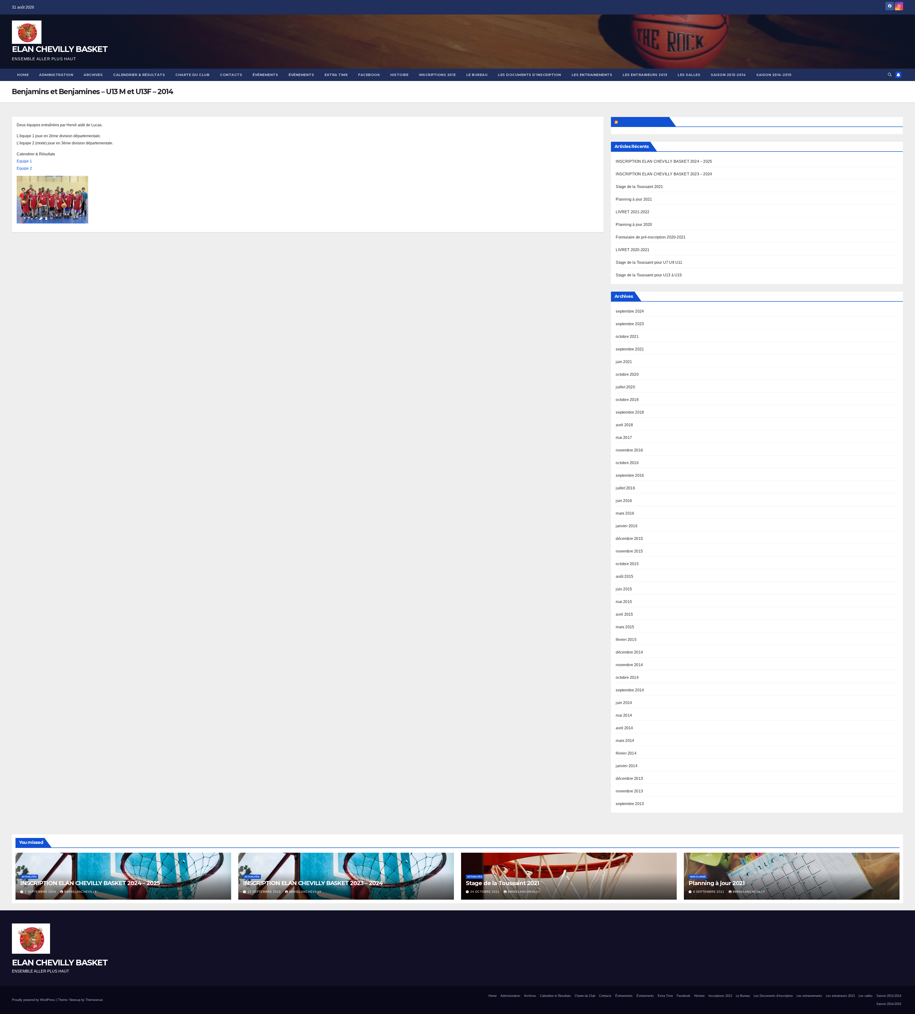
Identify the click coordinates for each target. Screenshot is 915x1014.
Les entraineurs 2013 (645, 75)
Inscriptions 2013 (437, 75)
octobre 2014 (627, 677)
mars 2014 (625, 741)
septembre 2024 (630, 311)
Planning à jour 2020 (634, 225)
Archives (93, 75)
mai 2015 (624, 602)
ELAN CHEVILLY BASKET (59, 49)
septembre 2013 (630, 804)
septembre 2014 (630, 690)
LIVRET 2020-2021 (632, 250)
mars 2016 (625, 513)
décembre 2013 (629, 778)
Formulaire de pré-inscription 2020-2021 (651, 237)
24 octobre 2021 (485, 891)
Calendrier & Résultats (139, 75)
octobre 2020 (627, 374)
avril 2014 (624, 728)
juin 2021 (624, 362)
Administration (56, 75)
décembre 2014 (629, 652)
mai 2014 (624, 715)
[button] (890, 75)
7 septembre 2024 (41, 891)
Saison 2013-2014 (728, 75)
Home (23, 75)
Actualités (29, 876)
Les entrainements (592, 75)
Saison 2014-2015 (773, 75)
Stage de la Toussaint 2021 (639, 187)
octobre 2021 (627, 337)
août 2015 (624, 576)
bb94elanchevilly (80, 891)
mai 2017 (624, 438)
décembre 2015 (629, 539)
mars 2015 (625, 627)
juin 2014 (624, 703)
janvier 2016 (626, 526)
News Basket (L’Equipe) (643, 121)
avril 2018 (624, 425)
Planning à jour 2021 (634, 199)
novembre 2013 (629, 791)
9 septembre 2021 (709, 891)
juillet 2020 (625, 387)
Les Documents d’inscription (529, 75)
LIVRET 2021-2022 (632, 212)
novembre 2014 (629, 665)
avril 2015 (624, 614)
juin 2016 (624, 501)
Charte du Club (192, 75)
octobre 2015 (627, 564)
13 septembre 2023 (265, 891)
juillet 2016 (625, 488)
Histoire (399, 75)
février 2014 (626, 753)
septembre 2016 (630, 475)
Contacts (231, 75)
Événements (265, 75)
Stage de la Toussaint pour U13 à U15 (649, 275)
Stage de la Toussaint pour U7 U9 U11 (649, 262)
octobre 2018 (627, 400)
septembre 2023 (630, 324)
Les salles (689, 75)
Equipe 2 (24, 168)
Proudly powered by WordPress (34, 1000)
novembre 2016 (629, 450)
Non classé (698, 876)
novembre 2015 (629, 551)
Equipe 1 (24, 161)
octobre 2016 (627, 463)
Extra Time (336, 75)
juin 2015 (624, 589)
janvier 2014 (626, 766)
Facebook (369, 75)
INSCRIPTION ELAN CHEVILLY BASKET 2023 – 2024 (664, 174)
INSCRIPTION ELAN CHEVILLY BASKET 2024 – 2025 (664, 161)
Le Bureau (477, 75)
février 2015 (626, 640)
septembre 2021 (630, 349)
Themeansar (94, 1000)
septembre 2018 (630, 412)
